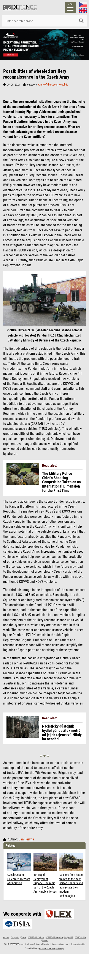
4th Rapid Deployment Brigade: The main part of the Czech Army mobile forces (45, 883)
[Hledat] (81, 20)
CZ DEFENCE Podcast (36, 937)
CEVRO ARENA (80, 937)
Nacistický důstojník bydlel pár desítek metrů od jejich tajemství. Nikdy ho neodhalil (62, 732)
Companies (15, 937)
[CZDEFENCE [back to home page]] (20, 7)
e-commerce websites (47, 948)
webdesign (60, 948)
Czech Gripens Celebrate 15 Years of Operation (18, 879)
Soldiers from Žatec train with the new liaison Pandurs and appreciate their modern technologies (71, 885)
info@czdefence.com (60, 944)
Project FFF (68, 937)
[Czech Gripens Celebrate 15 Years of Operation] (19, 862)
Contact (45, 940)
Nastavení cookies (78, 944)
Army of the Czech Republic (53, 84)
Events (23, 937)
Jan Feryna (26, 839)
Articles (6, 937)
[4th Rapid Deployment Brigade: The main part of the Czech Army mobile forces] (45, 862)
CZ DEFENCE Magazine (54, 937)
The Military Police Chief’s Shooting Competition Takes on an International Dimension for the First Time (61, 482)
